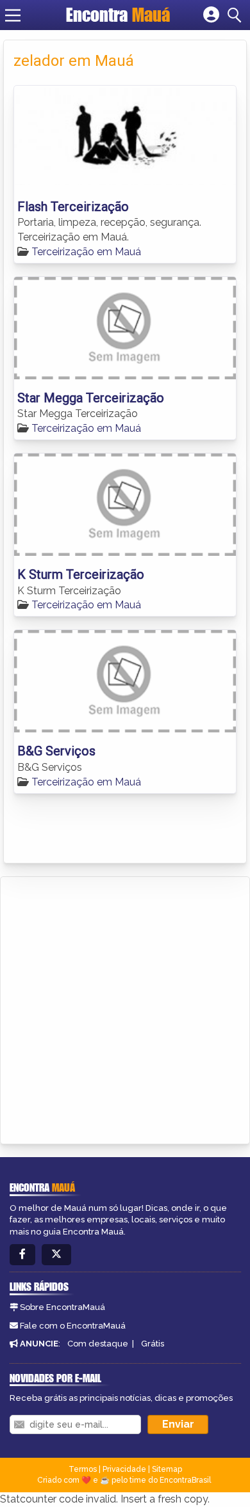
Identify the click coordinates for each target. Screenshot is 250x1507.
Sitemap (167, 1469)
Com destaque (97, 1343)
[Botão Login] (211, 15)
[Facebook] (22, 1254)
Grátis (152, 1343)
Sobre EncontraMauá (62, 1307)
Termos (83, 1469)
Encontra (118, 15)
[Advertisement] (125, 1008)
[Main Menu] (13, 15)
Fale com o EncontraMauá (73, 1325)
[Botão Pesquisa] (236, 15)
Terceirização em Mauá (86, 252)
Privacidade (124, 1469)
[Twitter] (56, 1254)
